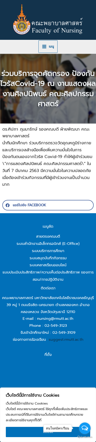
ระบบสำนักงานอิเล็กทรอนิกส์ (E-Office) (48, 243)
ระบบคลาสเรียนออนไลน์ (48, 265)
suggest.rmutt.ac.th (66, 339)
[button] (48, 205)
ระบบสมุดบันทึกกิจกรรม (48, 258)
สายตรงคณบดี (48, 236)
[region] (48, 415)
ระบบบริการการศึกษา (48, 251)
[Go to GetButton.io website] (84, 437)
